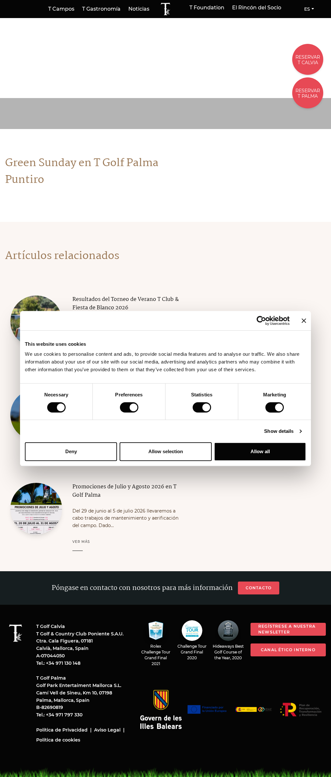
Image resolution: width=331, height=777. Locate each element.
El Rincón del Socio (256, 7)
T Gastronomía (101, 9)
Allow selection (165, 451)
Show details (279, 431)
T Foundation (206, 7)
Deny (71, 451)
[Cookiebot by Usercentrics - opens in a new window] (261, 320)
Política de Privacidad (62, 730)
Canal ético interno (288, 649)
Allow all (260, 451)
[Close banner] (304, 320)
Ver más (81, 542)
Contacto (259, 587)
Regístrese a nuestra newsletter (286, 629)
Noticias (138, 9)
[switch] (129, 407)
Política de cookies (58, 740)
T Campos (61, 9)
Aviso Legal (107, 730)
